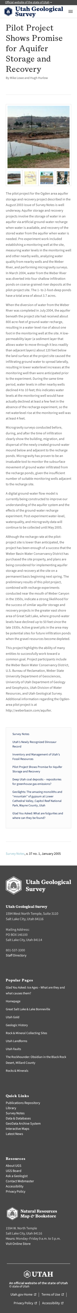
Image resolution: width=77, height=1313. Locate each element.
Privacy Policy (15, 1191)
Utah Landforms (16, 1041)
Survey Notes (20, 734)
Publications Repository (23, 1103)
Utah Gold (12, 1017)
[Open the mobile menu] (70, 11)
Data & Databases (18, 1118)
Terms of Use (52, 1295)
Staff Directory (16, 955)
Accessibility (14, 1186)
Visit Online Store (18, 1243)
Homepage (13, 1001)
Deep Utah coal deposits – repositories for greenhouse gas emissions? (36, 781)
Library (11, 1108)
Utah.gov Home (23, 1295)
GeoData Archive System (23, 1123)
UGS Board (13, 1170)
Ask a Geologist (17, 1176)
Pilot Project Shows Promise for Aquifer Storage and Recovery (37, 769)
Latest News (14, 1134)
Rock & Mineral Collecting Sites (26, 1033)
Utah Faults (13, 1049)
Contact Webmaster (20, 1181)
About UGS (13, 1165)
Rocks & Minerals (17, 1071)
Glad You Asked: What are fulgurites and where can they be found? (37, 815)
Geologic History (17, 1025)
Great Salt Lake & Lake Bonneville (28, 1009)
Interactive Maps (17, 1128)
